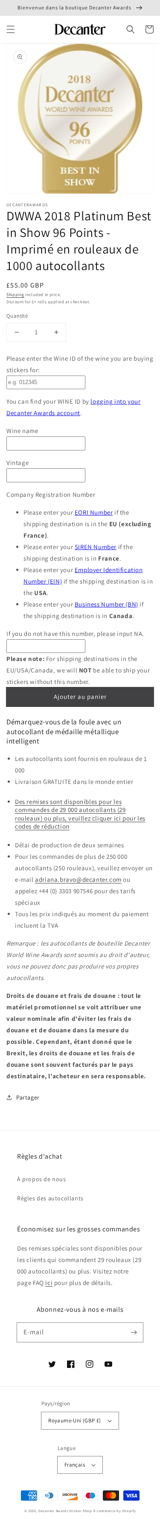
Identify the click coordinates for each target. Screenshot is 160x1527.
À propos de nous (41, 1179)
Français (74, 1464)
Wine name (22, 431)
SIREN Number (95, 547)
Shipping (15, 294)
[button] (10, 29)
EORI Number (94, 512)
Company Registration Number (50, 494)
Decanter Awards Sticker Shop (65, 1510)
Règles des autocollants (50, 1198)
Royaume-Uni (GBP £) (74, 1420)
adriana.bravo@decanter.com (78, 879)
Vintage (17, 463)
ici (48, 1283)
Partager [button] (28, 1097)
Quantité (17, 315)
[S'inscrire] (133, 1332)
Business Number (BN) (106, 604)
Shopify (129, 1510)
